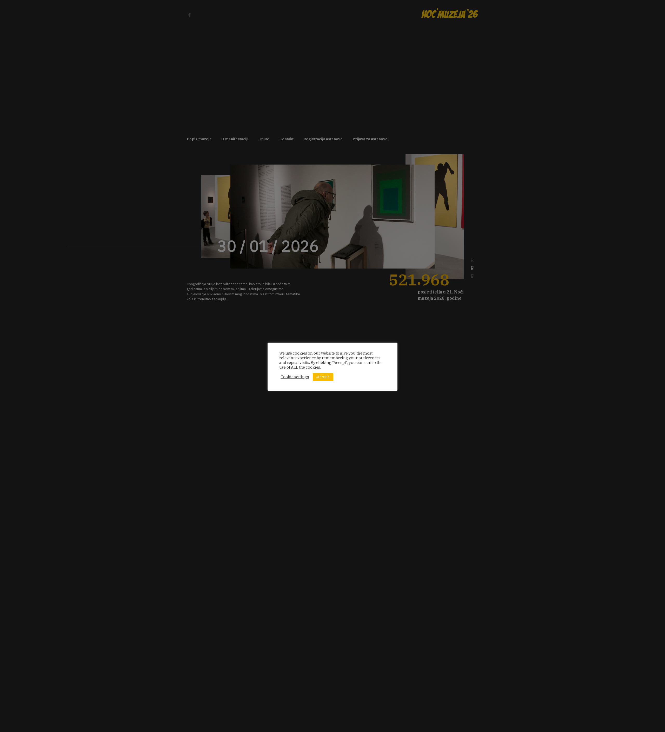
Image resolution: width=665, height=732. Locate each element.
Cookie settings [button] (295, 377)
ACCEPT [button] (323, 377)
